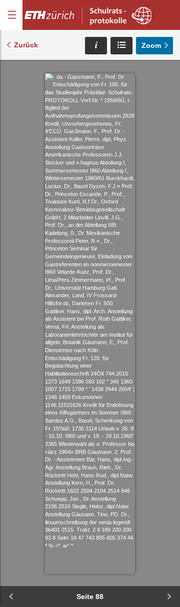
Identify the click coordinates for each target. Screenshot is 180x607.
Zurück (26, 45)
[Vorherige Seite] (11, 596)
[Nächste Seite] (169, 596)
